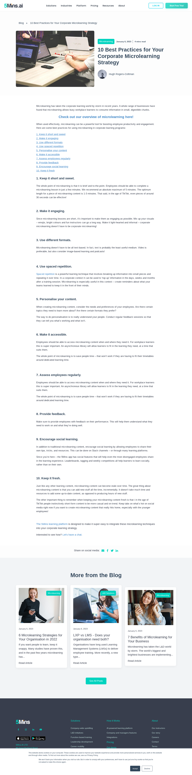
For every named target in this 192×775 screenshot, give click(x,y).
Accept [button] (135, 768)
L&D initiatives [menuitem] (77, 733)
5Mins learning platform (54, 524)
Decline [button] (147, 768)
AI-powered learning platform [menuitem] (120, 728)
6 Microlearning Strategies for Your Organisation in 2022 (40, 637)
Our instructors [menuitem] (158, 728)
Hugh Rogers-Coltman (121, 74)
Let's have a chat (72, 534)
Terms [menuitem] (154, 746)
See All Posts (96, 681)
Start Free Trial (177, 5)
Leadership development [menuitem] (82, 742)
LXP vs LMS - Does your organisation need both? (91, 637)
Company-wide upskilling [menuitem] (82, 728)
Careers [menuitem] (155, 737)
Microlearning (106, 41)
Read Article (25, 663)
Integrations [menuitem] (112, 737)
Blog (21, 23)
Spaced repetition (45, 274)
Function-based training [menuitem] (81, 737)
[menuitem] (110, 742)
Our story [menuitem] (156, 733)
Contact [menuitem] (155, 742)
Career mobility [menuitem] (77, 746)
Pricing (94, 5)
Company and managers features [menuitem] (122, 733)
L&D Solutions (108, 593)
